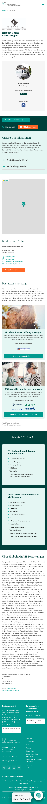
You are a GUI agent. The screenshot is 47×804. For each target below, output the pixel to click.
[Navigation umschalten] (43, 4)
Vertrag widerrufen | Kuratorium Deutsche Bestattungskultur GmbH (23, 788)
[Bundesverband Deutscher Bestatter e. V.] (11, 4)
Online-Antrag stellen (22, 356)
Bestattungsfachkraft (18, 160)
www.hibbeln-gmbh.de (12, 264)
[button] (24, 204)
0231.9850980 (11, 688)
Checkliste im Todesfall (35, 720)
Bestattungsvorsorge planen (15, 120)
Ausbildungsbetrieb (17, 166)
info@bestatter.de (11, 761)
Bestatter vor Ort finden (11, 729)
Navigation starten (12, 270)
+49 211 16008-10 (10, 757)
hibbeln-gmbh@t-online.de (10, 690)
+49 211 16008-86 (34, 716)
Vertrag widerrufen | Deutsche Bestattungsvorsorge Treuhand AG (23, 782)
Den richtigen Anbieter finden (22, 414)
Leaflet (6, 180)
